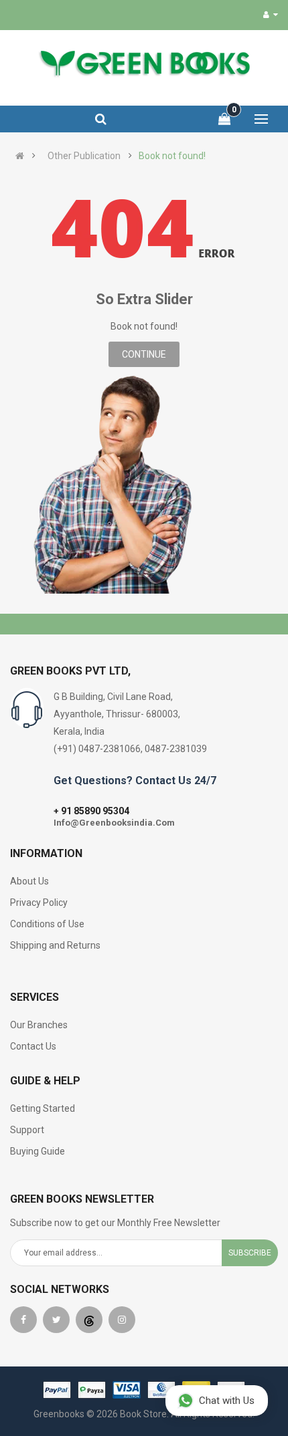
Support (27, 1129)
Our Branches (39, 1025)
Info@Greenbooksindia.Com (114, 823)
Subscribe (249, 1253)
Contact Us (33, 1046)
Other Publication (84, 155)
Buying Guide (37, 1151)
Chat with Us (227, 1401)
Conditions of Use (47, 924)
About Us (29, 881)
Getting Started (42, 1108)
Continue (144, 354)
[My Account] (270, 14)
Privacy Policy (39, 902)
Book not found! (172, 155)
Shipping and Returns (55, 945)
